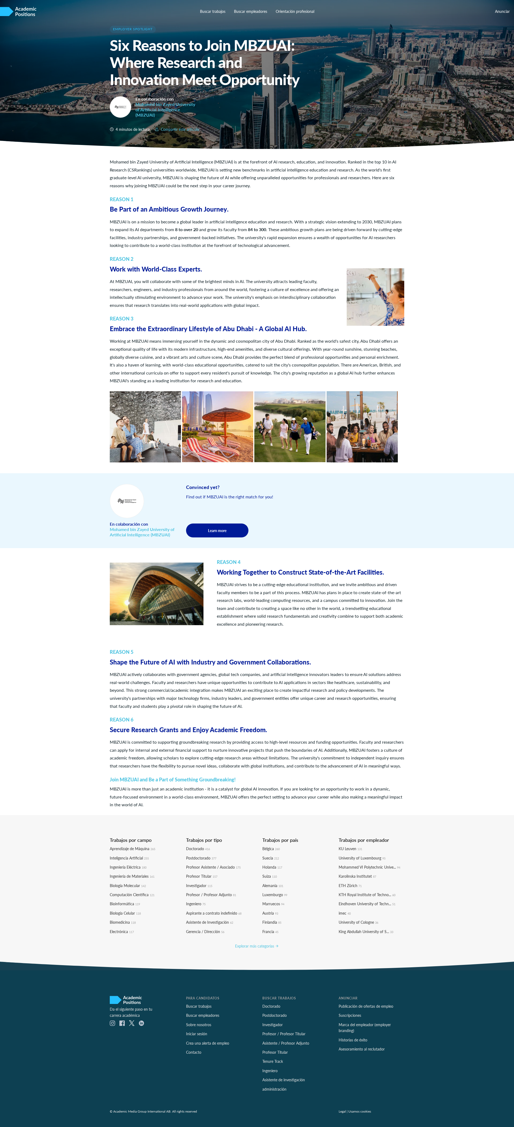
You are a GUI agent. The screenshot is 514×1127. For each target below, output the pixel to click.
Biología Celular (125, 913)
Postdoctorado (201, 858)
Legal (342, 1111)
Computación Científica (132, 894)
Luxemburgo (274, 894)
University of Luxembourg (362, 858)
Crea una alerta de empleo (207, 1043)
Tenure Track (272, 1061)
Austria (270, 913)
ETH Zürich (350, 885)
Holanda (272, 867)
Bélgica (271, 848)
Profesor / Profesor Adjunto (211, 894)
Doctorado (198, 848)
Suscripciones (350, 1015)
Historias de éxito (353, 1039)
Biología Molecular (128, 885)
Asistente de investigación (283, 1079)
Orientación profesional (295, 11)
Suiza (269, 876)
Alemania (272, 885)
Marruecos (273, 903)
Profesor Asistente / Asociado (213, 867)
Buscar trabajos (212, 11)
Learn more (217, 530)
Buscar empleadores (250, 11)
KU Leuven (350, 848)
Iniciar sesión (196, 1033)
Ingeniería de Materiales (132, 876)
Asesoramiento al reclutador (362, 1049)
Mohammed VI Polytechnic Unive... (369, 867)
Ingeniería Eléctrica (128, 867)
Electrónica (122, 931)
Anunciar (502, 11)
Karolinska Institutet (357, 876)
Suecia (270, 858)
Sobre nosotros (198, 1024)
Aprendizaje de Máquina (132, 848)
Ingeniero (196, 903)
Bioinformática (125, 903)
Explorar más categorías (255, 946)
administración (274, 1089)
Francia (270, 931)
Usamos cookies (359, 1111)
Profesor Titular (201, 876)
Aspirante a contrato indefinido (213, 913)
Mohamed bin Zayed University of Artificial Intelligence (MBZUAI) (165, 109)
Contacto (193, 1052)
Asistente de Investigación (209, 922)
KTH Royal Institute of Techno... (367, 894)
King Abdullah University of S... (366, 931)
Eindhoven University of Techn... (367, 903)
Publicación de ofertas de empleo (366, 1006)
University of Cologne (358, 922)
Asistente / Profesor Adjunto (285, 1043)
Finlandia (271, 922)
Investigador (199, 885)
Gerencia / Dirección (205, 931)
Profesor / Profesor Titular (283, 1033)
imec (345, 913)
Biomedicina (123, 922)
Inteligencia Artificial (129, 858)
